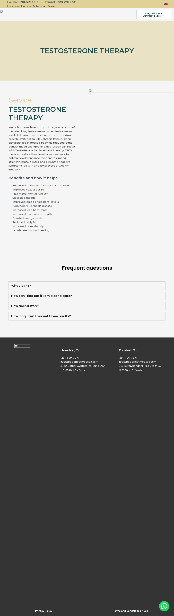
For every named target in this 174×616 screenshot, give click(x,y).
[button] (85, 15)
